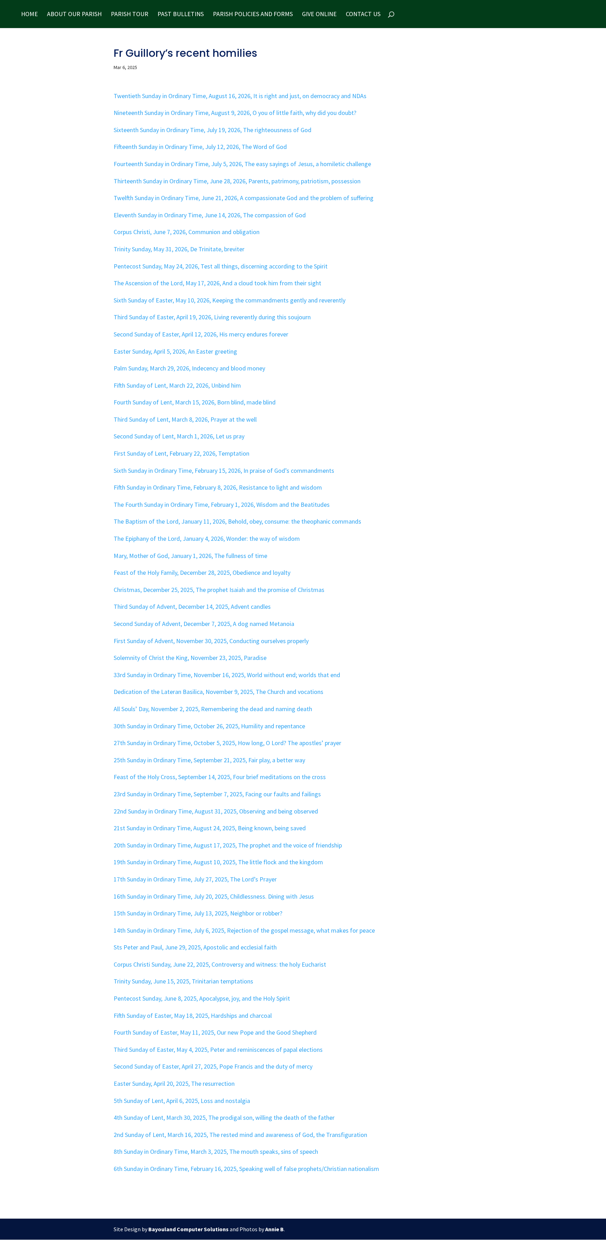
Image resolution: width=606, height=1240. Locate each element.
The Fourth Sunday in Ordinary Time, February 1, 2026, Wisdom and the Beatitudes (222, 504)
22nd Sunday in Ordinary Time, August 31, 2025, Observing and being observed (216, 811)
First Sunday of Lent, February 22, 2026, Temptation (181, 453)
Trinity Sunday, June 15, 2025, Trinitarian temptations (183, 981)
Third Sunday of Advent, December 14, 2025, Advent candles (192, 606)
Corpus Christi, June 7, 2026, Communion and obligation (187, 232)
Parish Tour (129, 15)
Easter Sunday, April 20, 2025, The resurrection (174, 1083)
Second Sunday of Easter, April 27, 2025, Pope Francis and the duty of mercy (213, 1066)
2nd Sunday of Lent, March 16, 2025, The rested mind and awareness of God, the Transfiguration (240, 1135)
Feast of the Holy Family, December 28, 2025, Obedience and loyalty (202, 572)
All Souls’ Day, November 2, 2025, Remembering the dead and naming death (213, 709)
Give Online (319, 15)
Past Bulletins (180, 15)
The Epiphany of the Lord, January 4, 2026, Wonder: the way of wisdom (207, 538)
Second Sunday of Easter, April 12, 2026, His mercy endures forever (201, 334)
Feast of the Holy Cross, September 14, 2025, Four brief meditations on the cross (220, 777)
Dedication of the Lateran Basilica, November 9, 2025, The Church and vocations (218, 692)
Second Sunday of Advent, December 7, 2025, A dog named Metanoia (204, 624)
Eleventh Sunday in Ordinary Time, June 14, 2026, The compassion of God (210, 215)
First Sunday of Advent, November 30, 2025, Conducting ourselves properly (211, 641)
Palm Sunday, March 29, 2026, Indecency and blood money (189, 368)
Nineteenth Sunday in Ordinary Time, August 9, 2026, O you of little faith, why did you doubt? (235, 113)
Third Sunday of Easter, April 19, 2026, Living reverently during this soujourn (212, 317)
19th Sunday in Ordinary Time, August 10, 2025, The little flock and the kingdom (218, 862)
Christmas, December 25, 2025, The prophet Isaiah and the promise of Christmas (219, 590)
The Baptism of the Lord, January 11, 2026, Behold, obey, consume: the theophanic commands (237, 521)
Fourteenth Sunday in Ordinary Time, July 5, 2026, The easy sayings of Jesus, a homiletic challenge (242, 164)
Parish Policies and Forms (253, 15)
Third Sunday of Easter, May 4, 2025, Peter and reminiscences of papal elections (218, 1049)
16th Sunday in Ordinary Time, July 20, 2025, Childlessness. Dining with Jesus (214, 896)
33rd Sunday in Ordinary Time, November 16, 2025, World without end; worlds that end (227, 675)
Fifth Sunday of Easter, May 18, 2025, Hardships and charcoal (193, 1015)
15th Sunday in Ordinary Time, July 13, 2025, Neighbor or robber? (198, 913)
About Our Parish (74, 15)
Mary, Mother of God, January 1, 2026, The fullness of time (190, 556)
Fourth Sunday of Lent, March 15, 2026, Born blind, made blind (195, 402)
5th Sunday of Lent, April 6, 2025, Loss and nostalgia (182, 1101)
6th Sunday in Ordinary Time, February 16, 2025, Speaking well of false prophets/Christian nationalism (246, 1169)
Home (29, 15)
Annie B (274, 1229)
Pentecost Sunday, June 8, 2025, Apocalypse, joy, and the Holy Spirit (202, 998)
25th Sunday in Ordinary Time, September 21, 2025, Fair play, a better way (209, 760)
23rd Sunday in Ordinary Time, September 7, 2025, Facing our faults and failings (217, 794)
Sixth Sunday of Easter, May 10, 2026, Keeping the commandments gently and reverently (229, 300)
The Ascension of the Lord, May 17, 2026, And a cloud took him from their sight (217, 283)
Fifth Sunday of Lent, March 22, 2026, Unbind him (177, 385)
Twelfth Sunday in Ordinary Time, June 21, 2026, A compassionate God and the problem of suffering (243, 198)
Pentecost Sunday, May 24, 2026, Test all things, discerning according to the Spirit (221, 266)
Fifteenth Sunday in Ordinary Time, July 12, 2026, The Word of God (200, 147)
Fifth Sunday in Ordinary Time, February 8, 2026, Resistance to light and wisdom (218, 487)
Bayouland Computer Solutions (188, 1229)
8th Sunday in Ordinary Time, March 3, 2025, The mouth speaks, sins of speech (216, 1151)
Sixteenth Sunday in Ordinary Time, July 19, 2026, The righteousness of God (212, 130)
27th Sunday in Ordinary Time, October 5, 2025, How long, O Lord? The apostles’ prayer (227, 743)
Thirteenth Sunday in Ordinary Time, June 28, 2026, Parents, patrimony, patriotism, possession (237, 181)
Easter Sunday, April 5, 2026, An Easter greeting (175, 351)
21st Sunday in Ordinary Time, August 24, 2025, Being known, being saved (210, 828)
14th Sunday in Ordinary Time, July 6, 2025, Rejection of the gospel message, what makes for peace (244, 930)
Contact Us (363, 15)
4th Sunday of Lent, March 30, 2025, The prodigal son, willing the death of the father (224, 1117)
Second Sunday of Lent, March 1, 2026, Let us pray (179, 436)
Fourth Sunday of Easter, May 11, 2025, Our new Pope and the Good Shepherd (215, 1032)
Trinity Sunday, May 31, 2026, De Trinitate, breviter (179, 249)
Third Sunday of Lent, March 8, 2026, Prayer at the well (185, 419)
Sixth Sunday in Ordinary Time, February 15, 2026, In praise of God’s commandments (224, 470)
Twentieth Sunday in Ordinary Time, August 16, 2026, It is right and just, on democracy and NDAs (240, 96)
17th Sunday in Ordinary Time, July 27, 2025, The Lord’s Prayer (195, 879)
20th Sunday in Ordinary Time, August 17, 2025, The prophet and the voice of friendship (228, 845)
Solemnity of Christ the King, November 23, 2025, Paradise (190, 658)
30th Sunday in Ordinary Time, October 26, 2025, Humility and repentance (209, 726)
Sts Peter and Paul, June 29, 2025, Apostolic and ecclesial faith (195, 947)
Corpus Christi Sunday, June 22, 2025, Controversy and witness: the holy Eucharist (220, 964)
